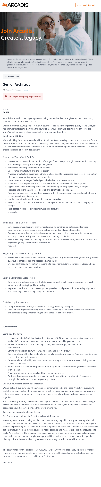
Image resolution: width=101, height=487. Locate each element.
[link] (15, 5)
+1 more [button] (25, 90)
